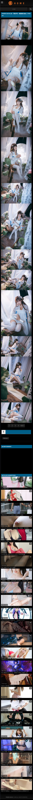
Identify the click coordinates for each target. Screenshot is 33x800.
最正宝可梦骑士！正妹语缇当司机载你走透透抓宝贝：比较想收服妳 (16, 791)
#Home (13, 9)
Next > (22, 425)
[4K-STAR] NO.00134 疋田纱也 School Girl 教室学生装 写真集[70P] (16, 738)
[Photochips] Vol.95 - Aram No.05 (10, 607)
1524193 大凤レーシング (7, 541)
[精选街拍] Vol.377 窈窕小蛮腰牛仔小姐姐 (12, 515)
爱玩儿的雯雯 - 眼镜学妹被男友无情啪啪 (12, 778)
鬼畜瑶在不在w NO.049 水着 (8, 659)
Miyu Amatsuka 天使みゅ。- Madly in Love (12, 620)
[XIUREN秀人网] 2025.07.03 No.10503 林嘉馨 (13, 554)
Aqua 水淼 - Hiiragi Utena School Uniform (12, 751)
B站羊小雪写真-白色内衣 (7, 686)
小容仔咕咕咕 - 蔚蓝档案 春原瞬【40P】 (11, 725)
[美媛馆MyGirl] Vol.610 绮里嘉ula (10, 646)
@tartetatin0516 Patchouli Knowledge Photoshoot (15, 633)
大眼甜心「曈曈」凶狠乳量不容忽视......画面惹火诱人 (15, 580)
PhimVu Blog (16, 3)
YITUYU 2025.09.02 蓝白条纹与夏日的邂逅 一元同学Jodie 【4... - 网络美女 (16, 594)
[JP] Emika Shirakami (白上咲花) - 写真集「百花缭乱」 (15, 528)
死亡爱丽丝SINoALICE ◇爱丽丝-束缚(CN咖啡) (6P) (14, 673)
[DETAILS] (4, 432)
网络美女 (5, 438)
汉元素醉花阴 (5, 488)
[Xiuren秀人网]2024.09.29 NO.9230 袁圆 (12, 712)
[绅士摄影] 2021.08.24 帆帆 (8, 567)
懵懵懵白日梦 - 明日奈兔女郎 (9, 765)
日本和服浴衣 (5, 502)
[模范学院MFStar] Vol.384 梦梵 (9, 699)
